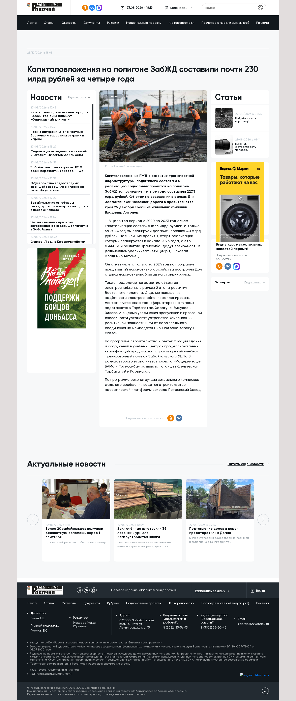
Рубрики (113, 23)
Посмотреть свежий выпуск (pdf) (225, 23)
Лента (32, 23)
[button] (263, 519)
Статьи (49, 23)
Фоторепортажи (181, 23)
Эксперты (69, 23)
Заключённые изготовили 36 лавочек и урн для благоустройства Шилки (141, 533)
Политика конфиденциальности (50, 673)
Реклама (262, 23)
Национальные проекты (143, 23)
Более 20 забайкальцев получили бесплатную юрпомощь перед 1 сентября (74, 533)
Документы (92, 23)
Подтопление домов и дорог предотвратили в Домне (213, 531)
